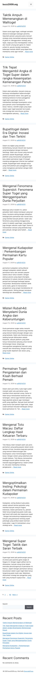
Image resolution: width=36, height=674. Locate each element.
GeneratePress (28, 671)
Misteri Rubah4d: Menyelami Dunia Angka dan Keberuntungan (15, 313)
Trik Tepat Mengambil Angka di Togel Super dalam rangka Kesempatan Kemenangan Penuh (17, 74)
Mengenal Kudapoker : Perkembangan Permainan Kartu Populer (18, 253)
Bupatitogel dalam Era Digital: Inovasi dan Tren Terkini (16, 132)
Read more (29, 52)
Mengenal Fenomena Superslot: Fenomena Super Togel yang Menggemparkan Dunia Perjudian (18, 193)
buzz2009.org (10, 4)
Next (15, 595)
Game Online (9, 57)
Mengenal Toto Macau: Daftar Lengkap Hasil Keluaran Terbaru (15, 430)
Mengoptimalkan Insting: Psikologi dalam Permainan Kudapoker (15, 488)
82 (10, 595)
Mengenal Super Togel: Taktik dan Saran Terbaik (15, 544)
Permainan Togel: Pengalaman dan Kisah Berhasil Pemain (15, 374)
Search (5, 604)
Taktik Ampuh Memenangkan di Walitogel (15, 18)
